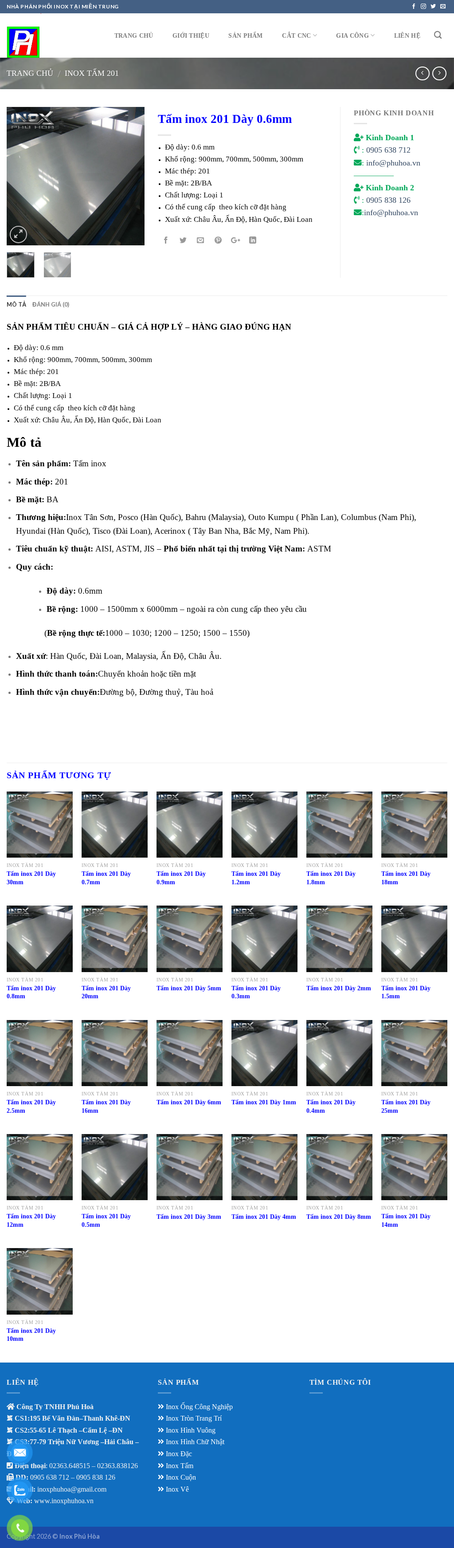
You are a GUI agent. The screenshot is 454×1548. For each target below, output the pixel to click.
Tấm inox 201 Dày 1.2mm (256, 878)
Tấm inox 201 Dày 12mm (31, 1220)
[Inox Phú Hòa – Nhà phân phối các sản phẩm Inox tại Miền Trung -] (51, 35)
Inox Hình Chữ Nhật (196, 1442)
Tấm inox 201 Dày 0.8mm (31, 992)
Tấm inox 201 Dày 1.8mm (331, 878)
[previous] (20, 176)
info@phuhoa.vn (393, 162)
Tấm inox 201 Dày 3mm (189, 1216)
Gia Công (352, 35)
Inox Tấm (179, 1465)
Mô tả (16, 304)
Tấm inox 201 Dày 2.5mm (31, 1106)
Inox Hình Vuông (190, 1430)
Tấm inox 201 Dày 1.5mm (406, 992)
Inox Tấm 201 (92, 73)
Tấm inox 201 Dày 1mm (263, 1102)
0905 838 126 (388, 200)
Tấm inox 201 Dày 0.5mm (106, 1220)
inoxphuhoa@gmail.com (71, 1489)
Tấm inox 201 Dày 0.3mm (256, 992)
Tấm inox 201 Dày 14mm (406, 1220)
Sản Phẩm (245, 35)
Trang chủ (30, 73)
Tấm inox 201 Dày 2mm (338, 988)
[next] (131, 176)
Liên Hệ (407, 35)
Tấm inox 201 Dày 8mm (338, 1216)
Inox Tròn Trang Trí (194, 1418)
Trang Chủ (133, 35)
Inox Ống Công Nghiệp (199, 1406)
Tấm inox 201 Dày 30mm (31, 878)
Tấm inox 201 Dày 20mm (106, 992)
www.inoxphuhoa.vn (64, 1501)
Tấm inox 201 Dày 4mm (263, 1216)
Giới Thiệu (190, 35)
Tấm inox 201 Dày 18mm (406, 878)
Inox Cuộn (181, 1477)
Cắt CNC (296, 35)
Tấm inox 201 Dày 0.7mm (106, 878)
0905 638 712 (388, 150)
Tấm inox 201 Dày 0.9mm (181, 878)
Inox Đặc (179, 1453)
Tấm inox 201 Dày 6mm (189, 1102)
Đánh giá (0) (50, 304)
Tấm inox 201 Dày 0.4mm (331, 1106)
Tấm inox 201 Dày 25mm (406, 1106)
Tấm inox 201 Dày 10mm (31, 1335)
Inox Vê (177, 1489)
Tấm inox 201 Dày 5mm (189, 988)
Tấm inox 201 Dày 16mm (106, 1106)
